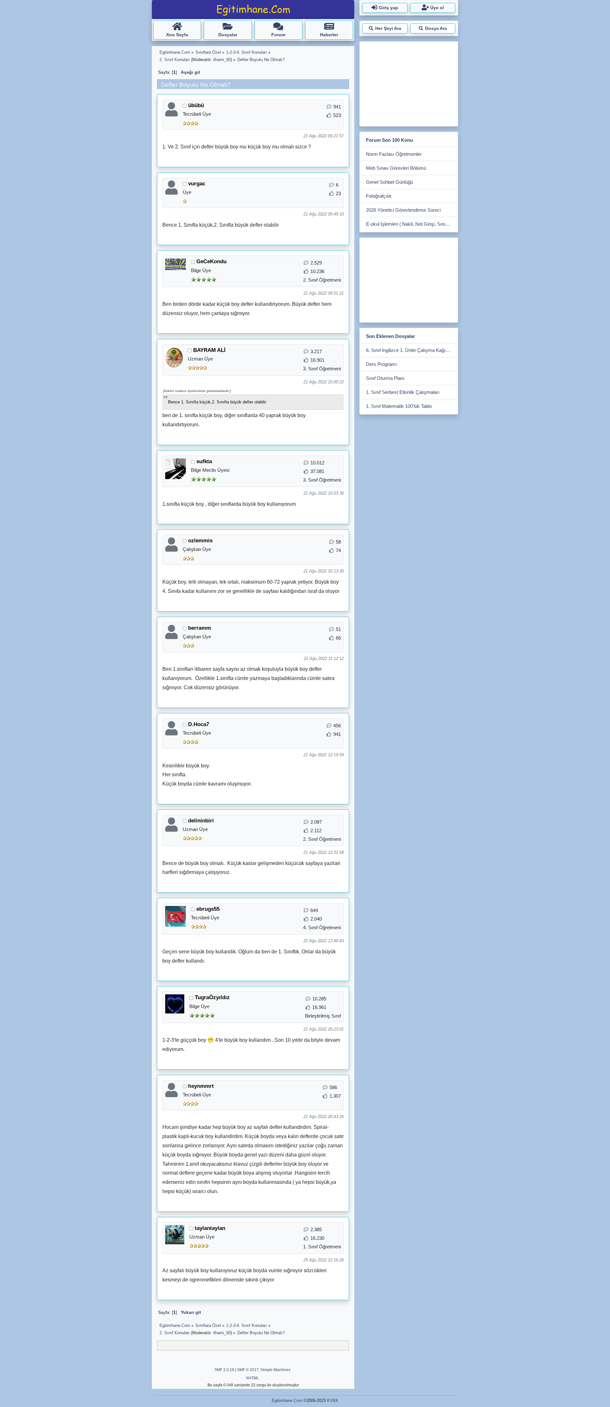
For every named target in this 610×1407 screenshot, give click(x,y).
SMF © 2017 (248, 1370)
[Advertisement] (408, 82)
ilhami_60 (222, 59)
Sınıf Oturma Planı (385, 378)
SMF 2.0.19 (224, 1370)
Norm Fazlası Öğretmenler (394, 154)
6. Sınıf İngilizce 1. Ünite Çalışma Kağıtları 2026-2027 (411, 350)
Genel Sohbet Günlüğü (389, 182)
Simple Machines (275, 1370)
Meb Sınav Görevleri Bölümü (396, 168)
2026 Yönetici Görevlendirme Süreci (403, 210)
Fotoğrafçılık (379, 196)
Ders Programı (381, 364)
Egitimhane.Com (287, 1400)
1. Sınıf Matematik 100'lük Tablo (399, 406)
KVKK (332, 1400)
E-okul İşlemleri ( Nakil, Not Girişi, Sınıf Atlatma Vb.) (411, 224)
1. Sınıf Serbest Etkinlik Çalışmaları (402, 392)
